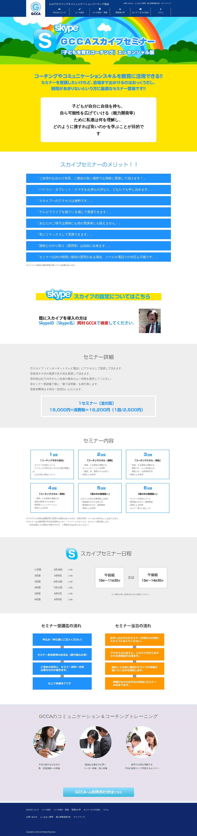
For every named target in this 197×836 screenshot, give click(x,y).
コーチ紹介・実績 (99, 12)
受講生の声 (76, 810)
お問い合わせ (128, 3)
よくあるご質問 (140, 3)
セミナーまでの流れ (140, 12)
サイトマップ (166, 3)
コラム (160, 12)
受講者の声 (120, 12)
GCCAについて (59, 12)
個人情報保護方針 (153, 3)
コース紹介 (79, 12)
